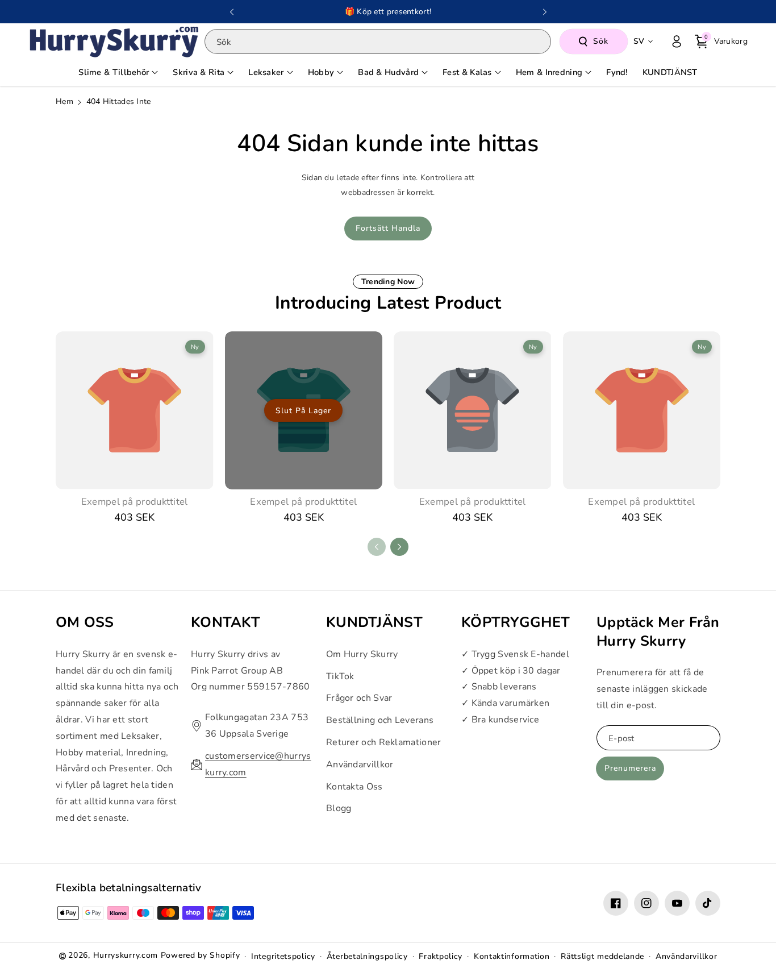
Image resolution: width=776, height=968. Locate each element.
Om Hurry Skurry (362, 654)
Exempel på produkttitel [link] (134, 502)
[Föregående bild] (232, 12)
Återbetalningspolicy (367, 956)
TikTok (340, 676)
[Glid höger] (399, 547)
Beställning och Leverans (379, 720)
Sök (600, 41)
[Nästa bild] (545, 12)
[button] (721, 41)
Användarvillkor (360, 764)
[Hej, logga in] (676, 41)
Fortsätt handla (388, 228)
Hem (64, 101)
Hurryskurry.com (125, 955)
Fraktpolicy (440, 956)
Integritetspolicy (283, 956)
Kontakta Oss (354, 786)
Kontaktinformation (512, 956)
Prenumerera (630, 768)
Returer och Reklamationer (383, 742)
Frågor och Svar (359, 698)
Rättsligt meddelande (602, 956)
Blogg (339, 808)
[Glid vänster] (377, 547)
